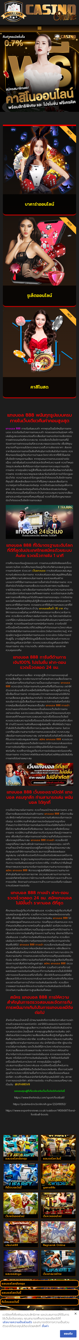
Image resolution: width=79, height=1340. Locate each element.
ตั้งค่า (45, 1326)
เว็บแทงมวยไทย (52, 1274)
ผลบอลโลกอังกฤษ (16, 1159)
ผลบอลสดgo (13, 1274)
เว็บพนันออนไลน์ (14, 1216)
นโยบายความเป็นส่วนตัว (17, 1322)
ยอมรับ (68, 1334)
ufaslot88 (11, 1245)
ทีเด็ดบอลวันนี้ (13, 1187)
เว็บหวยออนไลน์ (52, 1216)
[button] (39, 28)
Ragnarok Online (54, 1245)
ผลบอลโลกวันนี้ (52, 1159)
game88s (49, 1187)
